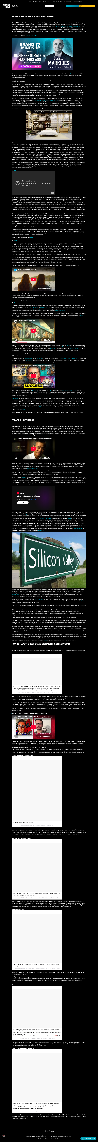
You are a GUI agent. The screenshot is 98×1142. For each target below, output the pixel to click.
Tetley (68, 345)
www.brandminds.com (54, 1135)
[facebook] (43, 1131)
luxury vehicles (29, 358)
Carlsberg (17, 302)
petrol (50, 390)
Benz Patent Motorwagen (69, 390)
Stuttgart (63, 358)
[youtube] (52, 1131)
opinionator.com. (78, 528)
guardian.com (41, 530)
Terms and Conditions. (55, 1138)
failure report (15, 594)
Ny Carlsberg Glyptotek (38, 309)
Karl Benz (34, 390)
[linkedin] (48, 1131)
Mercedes (42, 393)
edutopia (23, 477)
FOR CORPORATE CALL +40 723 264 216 (50, 1)
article (45, 640)
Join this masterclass (31, 35)
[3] (37, 391)
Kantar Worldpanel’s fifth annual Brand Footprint (68, 26)
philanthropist (43, 307)
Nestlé (15, 240)
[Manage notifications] (3, 1136)
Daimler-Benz (29, 360)
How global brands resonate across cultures (46, 100)
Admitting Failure (39, 599)
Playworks (27, 514)
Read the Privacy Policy (42, 1138)
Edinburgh (58, 310)
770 (79, 403)
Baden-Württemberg (71, 358)
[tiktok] (54, 1131)
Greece (52, 348)
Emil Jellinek (15, 398)
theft (82, 600)
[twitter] (46, 1131)
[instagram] (50, 1131)
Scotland (63, 310)
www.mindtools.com (32, 468)
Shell (15, 170)
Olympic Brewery (74, 348)
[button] (88, 1138)
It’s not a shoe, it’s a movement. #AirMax (23, 822)
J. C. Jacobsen (34, 307)
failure (69, 518)
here (31, 237)
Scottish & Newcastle (64, 346)
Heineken (50, 346)
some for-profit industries (44, 518)
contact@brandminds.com (44, 1135)
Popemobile (38, 406)
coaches (39, 358)
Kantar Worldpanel (75, 73)
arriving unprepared (44, 600)
